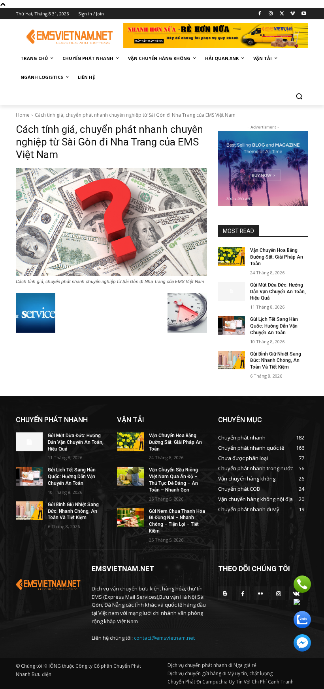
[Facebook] (259, 14)
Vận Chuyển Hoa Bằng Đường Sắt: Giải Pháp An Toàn (276, 257)
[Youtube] (303, 14)
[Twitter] (281, 14)
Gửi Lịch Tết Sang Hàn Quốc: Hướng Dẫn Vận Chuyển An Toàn (274, 326)
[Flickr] (260, 593)
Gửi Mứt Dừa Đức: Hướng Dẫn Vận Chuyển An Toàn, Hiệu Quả (278, 291)
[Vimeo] (292, 14)
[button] (299, 96)
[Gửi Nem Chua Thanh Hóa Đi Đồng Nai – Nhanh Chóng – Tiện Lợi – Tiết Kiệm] (130, 517)
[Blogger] (225, 593)
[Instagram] (270, 14)
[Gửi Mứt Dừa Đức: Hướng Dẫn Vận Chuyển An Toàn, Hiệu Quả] (231, 291)
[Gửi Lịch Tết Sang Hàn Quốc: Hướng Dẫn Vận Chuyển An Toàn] (231, 325)
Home (23, 115)
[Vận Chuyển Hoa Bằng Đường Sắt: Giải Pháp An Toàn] (231, 256)
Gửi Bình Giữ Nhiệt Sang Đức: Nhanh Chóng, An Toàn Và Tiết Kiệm (275, 360)
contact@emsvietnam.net (164, 637)
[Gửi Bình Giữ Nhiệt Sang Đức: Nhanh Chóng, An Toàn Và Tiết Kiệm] (231, 360)
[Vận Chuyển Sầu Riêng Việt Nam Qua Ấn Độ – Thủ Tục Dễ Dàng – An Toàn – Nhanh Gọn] (130, 476)
